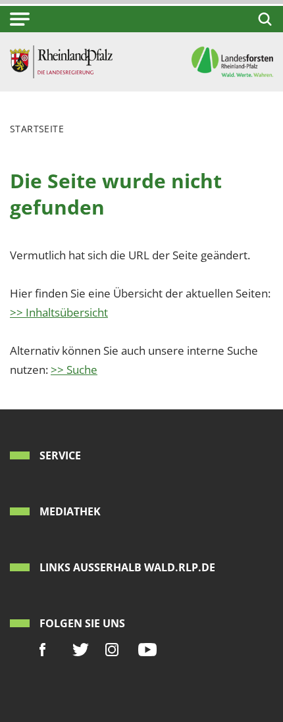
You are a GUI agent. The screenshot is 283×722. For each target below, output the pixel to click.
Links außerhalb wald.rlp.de (127, 567)
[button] (20, 19)
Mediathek (70, 511)
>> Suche (74, 369)
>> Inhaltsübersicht (59, 312)
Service (60, 455)
